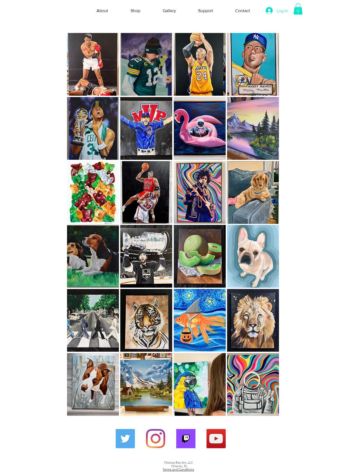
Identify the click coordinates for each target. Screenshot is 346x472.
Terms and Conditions (178, 469)
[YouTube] (216, 438)
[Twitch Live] (185, 438)
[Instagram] (155, 438)
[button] (298, 9)
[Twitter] (125, 438)
